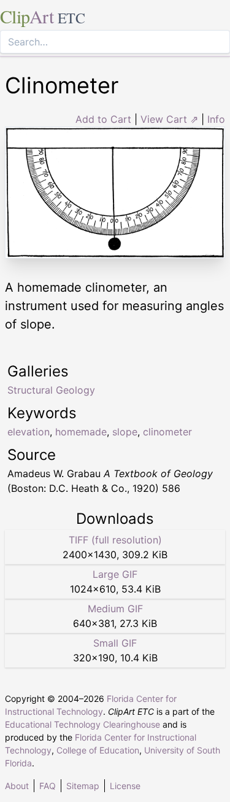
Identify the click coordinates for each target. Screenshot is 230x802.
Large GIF (115, 574)
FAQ (47, 786)
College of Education (97, 750)
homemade (81, 432)
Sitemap (82, 786)
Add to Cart (103, 119)
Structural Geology (51, 390)
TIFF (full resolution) (115, 540)
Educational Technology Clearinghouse (82, 724)
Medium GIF (115, 608)
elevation (28, 432)
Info (216, 119)
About (17, 786)
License (125, 786)
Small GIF (115, 643)
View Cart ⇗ (169, 119)
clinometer (167, 432)
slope (124, 432)
